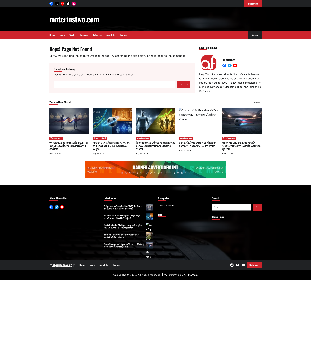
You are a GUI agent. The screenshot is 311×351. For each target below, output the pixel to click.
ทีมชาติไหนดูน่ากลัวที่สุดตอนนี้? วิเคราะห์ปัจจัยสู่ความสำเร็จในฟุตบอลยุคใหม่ (241, 146)
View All (258, 102)
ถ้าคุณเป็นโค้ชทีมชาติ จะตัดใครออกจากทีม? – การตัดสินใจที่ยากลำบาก (123, 235)
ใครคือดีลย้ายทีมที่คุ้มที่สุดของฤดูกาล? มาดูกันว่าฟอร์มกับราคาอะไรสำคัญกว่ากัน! (155, 146)
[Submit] (257, 207)
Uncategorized (56, 138)
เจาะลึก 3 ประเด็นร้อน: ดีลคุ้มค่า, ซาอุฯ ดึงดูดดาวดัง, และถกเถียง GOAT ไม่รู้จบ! (111, 146)
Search (183, 84)
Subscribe (254, 265)
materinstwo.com (74, 19)
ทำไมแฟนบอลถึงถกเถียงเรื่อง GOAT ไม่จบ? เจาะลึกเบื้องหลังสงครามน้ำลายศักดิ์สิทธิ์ (68, 146)
